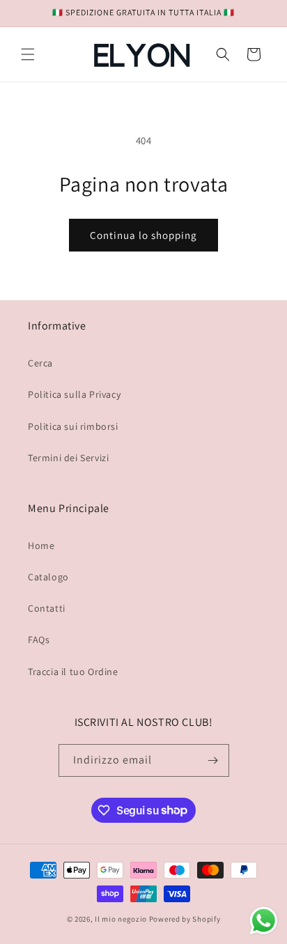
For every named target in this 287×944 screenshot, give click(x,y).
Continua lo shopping (143, 235)
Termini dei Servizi (68, 457)
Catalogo (48, 577)
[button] (28, 54)
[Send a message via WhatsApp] (263, 920)
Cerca (40, 363)
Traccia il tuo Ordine (73, 671)
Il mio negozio (121, 919)
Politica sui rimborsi (73, 426)
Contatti (46, 608)
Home (41, 545)
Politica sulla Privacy (74, 394)
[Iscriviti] (213, 760)
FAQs (38, 639)
